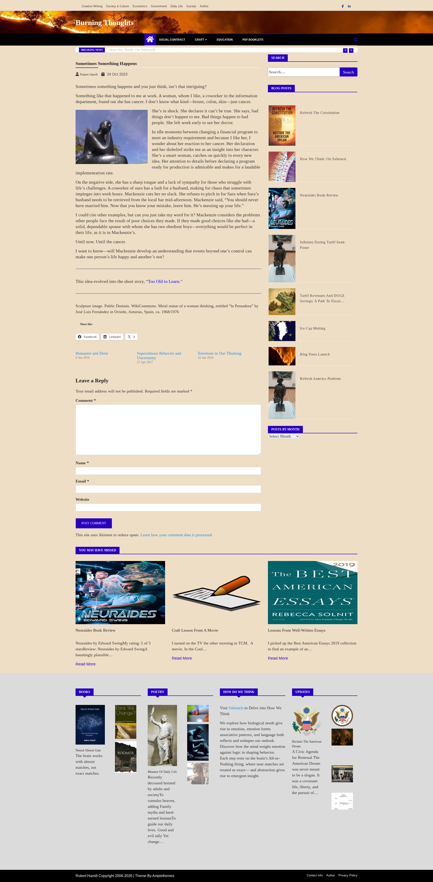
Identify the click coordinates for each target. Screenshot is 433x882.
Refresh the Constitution (320, 113)
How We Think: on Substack (132, 50)
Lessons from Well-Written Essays (296, 630)
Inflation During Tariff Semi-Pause (322, 244)
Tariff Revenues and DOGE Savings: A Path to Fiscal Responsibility (322, 299)
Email (82, 481)
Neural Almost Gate (88, 750)
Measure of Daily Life (162, 771)
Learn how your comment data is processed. (176, 535)
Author (204, 6)
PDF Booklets (252, 39)
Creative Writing (92, 6)
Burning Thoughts (105, 22)
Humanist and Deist (92, 353)
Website (82, 499)
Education (225, 39)
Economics (140, 6)
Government (159, 6)
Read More (86, 664)
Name (82, 463)
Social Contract (172, 39)
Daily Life (176, 6)
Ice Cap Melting (312, 328)
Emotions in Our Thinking (219, 353)
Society (191, 6)
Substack (236, 708)
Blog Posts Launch (315, 354)
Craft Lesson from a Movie (195, 630)
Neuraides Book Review (319, 195)
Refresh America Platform (320, 379)
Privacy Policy (348, 875)
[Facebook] (343, 6)
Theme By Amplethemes (154, 876)
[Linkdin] (349, 6)
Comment (86, 400)
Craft (199, 39)
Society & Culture (117, 6)
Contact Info (315, 875)
